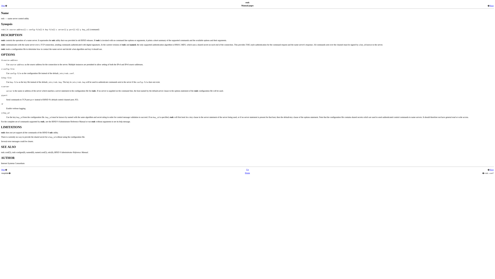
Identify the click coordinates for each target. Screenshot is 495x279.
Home (247, 173)
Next (492, 6)
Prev (3, 6)
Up (247, 170)
